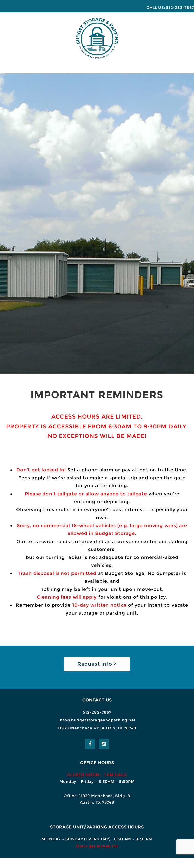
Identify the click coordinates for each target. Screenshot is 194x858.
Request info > (97, 664)
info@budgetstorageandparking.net (97, 720)
